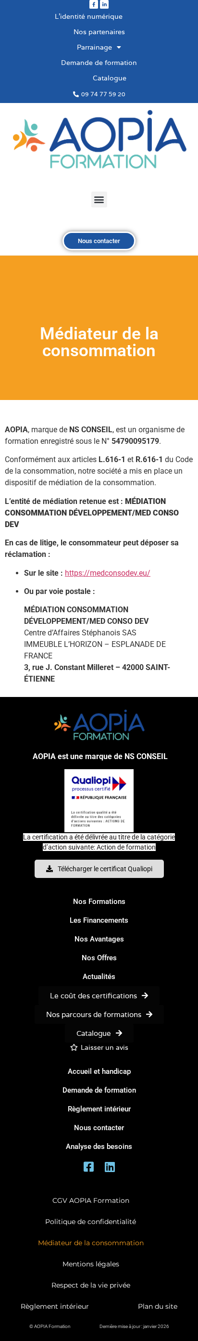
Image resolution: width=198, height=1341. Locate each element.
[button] (99, 199)
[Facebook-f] (93, 4)
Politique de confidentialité (90, 1221)
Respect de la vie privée (90, 1285)
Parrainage (94, 47)
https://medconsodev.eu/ (107, 573)
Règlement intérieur (55, 1306)
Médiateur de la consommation (91, 1242)
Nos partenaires (99, 31)
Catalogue (109, 78)
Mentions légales (90, 1264)
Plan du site (157, 1306)
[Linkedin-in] (104, 4)
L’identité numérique (89, 16)
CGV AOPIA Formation (90, 1200)
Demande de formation (99, 62)
